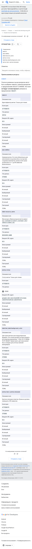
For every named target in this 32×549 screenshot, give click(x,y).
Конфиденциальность (24, 540)
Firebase (3, 525)
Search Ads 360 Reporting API (15, 2)
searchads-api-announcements (10, 11)
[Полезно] (24, 36)
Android (3, 519)
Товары (10, 30)
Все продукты (5, 533)
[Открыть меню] (3, 2)
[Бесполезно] (27, 36)
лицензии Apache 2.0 (7, 469)
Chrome (3, 522)
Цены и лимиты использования (10, 508)
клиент (3, 79)
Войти (28, 2)
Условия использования (8, 505)
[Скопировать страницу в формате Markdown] (18, 44)
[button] (16, 291)
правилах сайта (5, 471)
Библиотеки (4, 497)
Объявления (5, 486)
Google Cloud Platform (7, 527)
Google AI (4, 530)
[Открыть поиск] (24, 2)
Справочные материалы (10, 32)
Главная (3, 30)
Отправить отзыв (9, 40)
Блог (2, 489)
